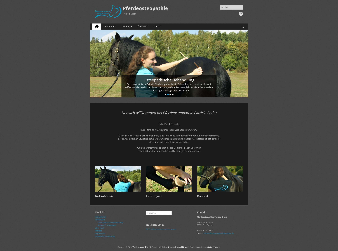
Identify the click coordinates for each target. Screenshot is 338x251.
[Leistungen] (169, 179)
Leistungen (127, 26)
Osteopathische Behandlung (110, 222)
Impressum (100, 233)
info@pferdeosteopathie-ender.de (219, 233)
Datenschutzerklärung (105, 236)
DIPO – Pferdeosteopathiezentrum (161, 229)
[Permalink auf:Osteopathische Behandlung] (169, 63)
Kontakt (157, 26)
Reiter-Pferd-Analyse (107, 225)
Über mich (143, 26)
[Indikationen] (118, 179)
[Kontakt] (220, 179)
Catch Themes (214, 247)
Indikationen (110, 26)
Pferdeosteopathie (145, 8)
